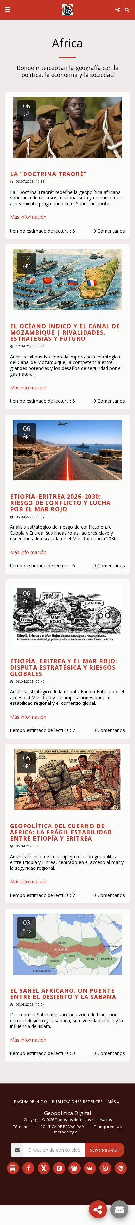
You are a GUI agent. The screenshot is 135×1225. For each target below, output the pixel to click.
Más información (28, 217)
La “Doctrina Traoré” (48, 174)
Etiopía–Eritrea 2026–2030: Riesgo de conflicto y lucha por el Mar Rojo (60, 502)
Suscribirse (104, 1150)
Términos (21, 1126)
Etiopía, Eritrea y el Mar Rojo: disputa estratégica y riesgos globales (63, 667)
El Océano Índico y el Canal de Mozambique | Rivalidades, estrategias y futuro (65, 332)
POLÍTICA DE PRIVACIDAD (62, 1126)
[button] (7, 9)
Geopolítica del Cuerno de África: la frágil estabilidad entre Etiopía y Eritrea (61, 832)
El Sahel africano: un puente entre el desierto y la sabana (63, 994)
